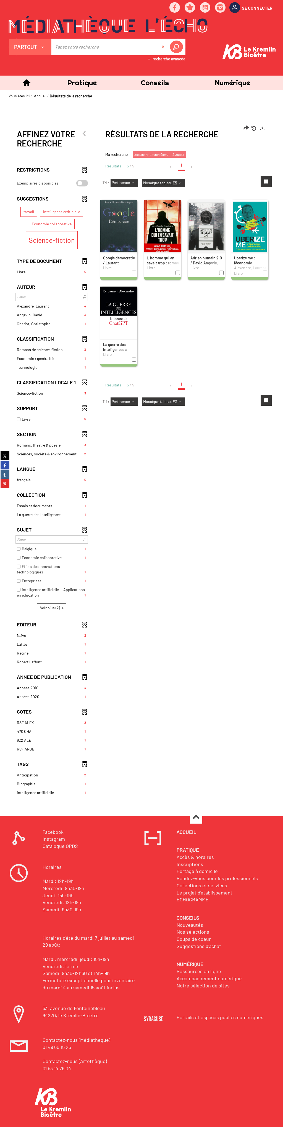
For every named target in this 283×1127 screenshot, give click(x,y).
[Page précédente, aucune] (171, 167)
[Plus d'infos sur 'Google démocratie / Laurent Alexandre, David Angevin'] (118, 231)
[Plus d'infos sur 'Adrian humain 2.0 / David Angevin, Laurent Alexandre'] (206, 226)
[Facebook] (175, 8)
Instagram (54, 839)
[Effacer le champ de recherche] (163, 47)
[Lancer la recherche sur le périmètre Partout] (177, 47)
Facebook (53, 832)
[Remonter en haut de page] (196, 818)
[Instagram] (220, 8)
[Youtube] (205, 8)
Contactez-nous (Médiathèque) (76, 1040)
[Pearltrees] (190, 8)
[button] (82, 83)
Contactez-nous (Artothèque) (75, 1061)
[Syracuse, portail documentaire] (108, 25)
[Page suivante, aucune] (192, 167)
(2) (50, 607)
